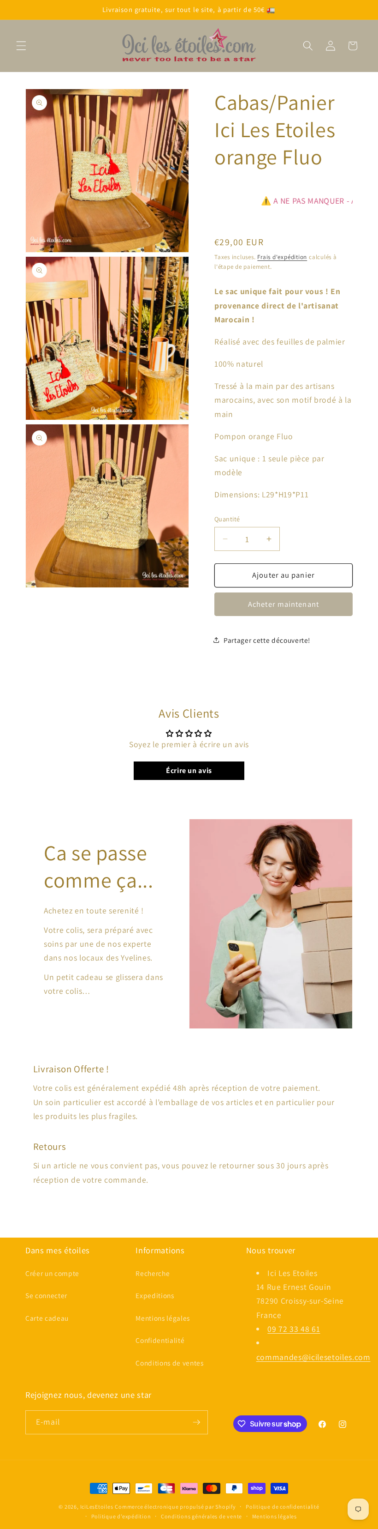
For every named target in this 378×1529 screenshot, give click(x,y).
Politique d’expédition (121, 1516)
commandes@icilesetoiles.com (313, 1357)
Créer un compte (52, 1273)
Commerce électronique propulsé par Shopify (175, 1506)
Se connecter (46, 1295)
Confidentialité (160, 1340)
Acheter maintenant (283, 604)
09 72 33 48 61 (293, 1329)
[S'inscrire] (196, 1422)
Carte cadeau (47, 1318)
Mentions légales (163, 1318)
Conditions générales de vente (201, 1516)
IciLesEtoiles (96, 1506)
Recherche (153, 1273)
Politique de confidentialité (282, 1506)
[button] (21, 46)
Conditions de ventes (169, 1362)
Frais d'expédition (282, 257)
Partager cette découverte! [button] (267, 640)
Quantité (227, 518)
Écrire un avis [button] (189, 770)
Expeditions (155, 1295)
